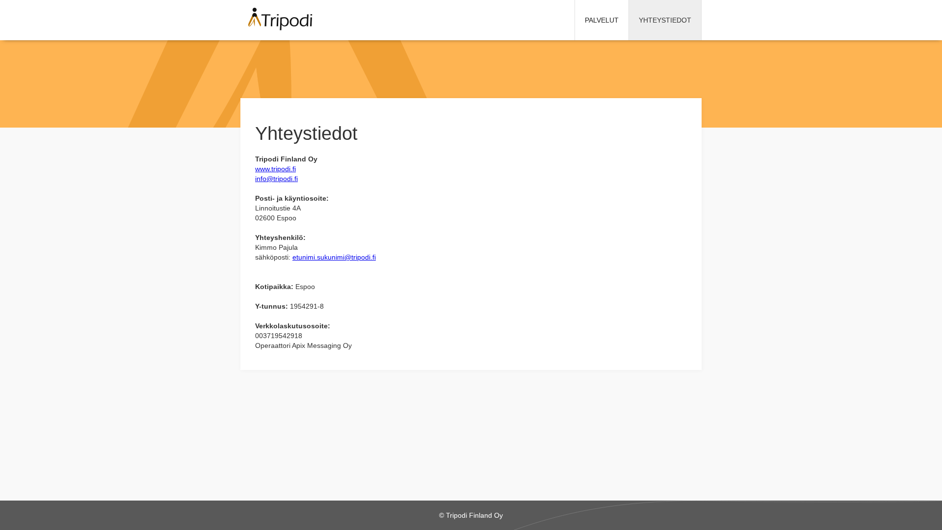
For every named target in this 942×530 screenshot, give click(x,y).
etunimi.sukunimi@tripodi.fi (334, 257)
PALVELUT (602, 20)
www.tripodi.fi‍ (275, 169)
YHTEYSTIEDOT (665, 20)
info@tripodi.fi (276, 179)
